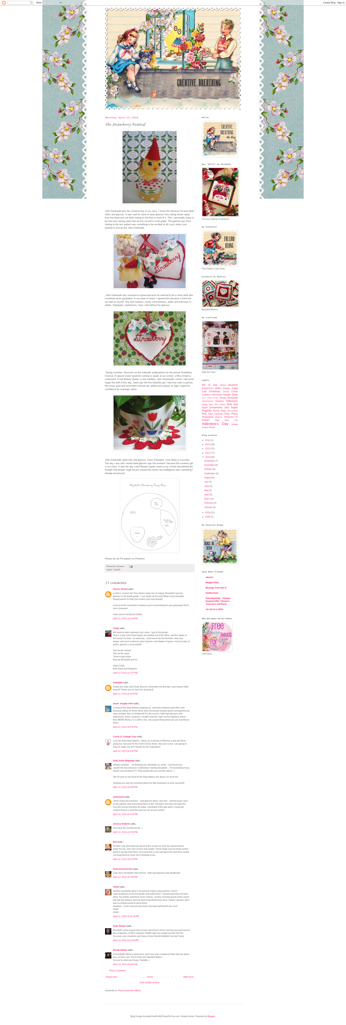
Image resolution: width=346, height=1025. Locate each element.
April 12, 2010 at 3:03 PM (125, 694)
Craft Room (216, 394)
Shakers (218, 417)
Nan (115, 842)
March (207, 499)
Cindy (116, 628)
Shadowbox (208, 417)
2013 (208, 444)
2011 (208, 453)
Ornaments (216, 407)
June (207, 486)
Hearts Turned (120, 589)
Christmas (214, 391)
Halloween (232, 400)
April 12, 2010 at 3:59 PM (125, 787)
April (206, 494)
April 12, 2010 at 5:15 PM (125, 859)
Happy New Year (210, 404)
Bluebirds (233, 385)
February (209, 503)
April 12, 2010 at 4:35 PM (125, 832)
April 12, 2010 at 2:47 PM (125, 673)
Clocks (234, 391)
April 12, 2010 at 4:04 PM (125, 814)
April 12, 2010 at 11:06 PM (126, 940)
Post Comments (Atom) (129, 990)
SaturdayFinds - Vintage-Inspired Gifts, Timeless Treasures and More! (218, 601)
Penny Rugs (219, 411)
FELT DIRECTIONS (210, 398)
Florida (222, 398)
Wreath (212, 427)
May (206, 490)
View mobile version (149, 982)
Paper (234, 407)
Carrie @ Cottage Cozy (125, 736)
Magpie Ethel (212, 582)
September (210, 473)
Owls (226, 407)
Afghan (223, 385)
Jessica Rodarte (121, 824)
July (206, 482)
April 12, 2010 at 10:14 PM (126, 916)
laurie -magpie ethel (123, 703)
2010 (208, 457)
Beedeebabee (120, 950)
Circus (226, 391)
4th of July (209, 384)
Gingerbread (207, 401)
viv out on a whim (214, 609)
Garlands (232, 397)
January (208, 507)
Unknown (118, 682)
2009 (208, 512)
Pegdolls (117, 569)
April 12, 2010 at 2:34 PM (125, 618)
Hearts (222, 404)
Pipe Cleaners (215, 414)
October (208, 469)
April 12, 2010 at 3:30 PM (125, 727)
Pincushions (232, 411)
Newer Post (111, 977)
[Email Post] (130, 566)
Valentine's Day (215, 424)
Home (150, 977)
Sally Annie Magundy (123, 760)
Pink (204, 413)
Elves (235, 394)
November (209, 465)
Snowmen (229, 417)
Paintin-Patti (212, 593)
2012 (208, 448)
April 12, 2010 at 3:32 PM (125, 751)
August (208, 477)
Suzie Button (119, 926)
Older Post (188, 977)
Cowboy (206, 394)
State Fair (231, 420)
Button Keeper (222, 388)
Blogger (211, 1016)
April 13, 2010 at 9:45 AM (125, 964)
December (209, 461)
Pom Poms (231, 413)
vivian (116, 887)
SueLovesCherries (122, 869)
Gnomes (219, 401)
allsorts (209, 577)
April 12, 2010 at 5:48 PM (125, 877)
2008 (208, 517)
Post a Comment (117, 970)
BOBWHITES (208, 388)
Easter (227, 394)
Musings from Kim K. (216, 588)
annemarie (118, 797)
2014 (208, 440)
